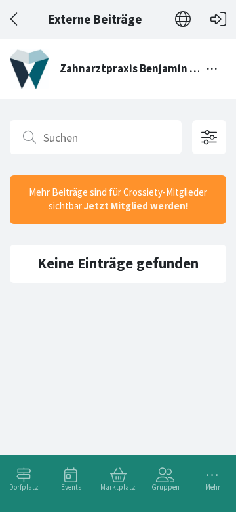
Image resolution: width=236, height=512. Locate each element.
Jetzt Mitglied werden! (136, 206)
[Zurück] (15, 19)
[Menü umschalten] (212, 69)
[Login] (218, 19)
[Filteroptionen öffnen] (209, 137)
